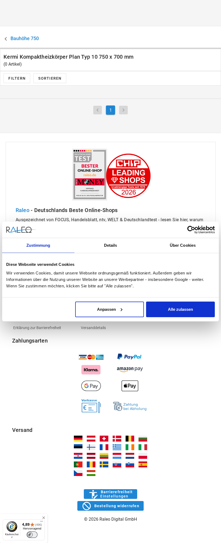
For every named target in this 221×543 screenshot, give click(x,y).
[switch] (32, 534)
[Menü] (41, 522)
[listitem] (43, 327)
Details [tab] (110, 245)
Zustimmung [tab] (38, 245)
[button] (49, 78)
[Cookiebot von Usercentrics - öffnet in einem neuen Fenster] (191, 230)
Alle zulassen (180, 309)
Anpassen (106, 309)
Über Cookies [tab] (183, 245)
